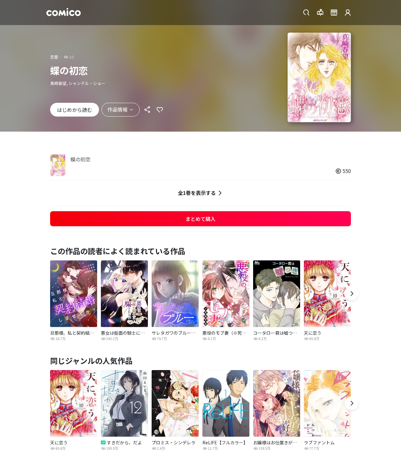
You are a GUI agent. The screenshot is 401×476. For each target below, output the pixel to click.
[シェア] (147, 110)
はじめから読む (74, 109)
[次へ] (351, 294)
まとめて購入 (200, 218)
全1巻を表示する (197, 192)
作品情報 (117, 109)
